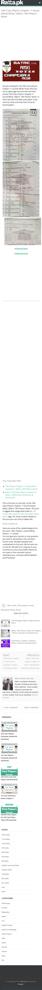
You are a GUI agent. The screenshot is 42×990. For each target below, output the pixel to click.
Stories (4, 951)
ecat (3, 887)
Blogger (21, 984)
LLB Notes (5, 874)
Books (4, 916)
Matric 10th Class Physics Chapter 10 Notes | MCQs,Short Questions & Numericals (20, 495)
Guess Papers (7, 934)
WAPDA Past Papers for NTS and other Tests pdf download (8, 817)
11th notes (6, 839)
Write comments (31, 707)
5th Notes (5, 848)
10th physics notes (16, 514)
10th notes (11, 605)
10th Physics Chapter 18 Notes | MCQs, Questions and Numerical (23, 642)
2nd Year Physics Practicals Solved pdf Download (9, 736)
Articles (4, 908)
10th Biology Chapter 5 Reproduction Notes (25, 621)
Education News (32, 514)
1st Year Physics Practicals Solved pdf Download (9, 758)
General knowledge (9, 929)
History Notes (7, 870)
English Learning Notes (10, 865)
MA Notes (5, 878)
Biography (5, 912)
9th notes (5, 857)
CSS (3, 921)
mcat (3, 892)
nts (3, 960)
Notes (5, 516)
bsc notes (5, 883)
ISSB (3, 938)
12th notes (6, 843)
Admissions (6, 903)
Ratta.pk (23, 981)
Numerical (22, 253)
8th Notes (5, 852)
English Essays (7, 925)
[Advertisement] (21, 41)
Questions (22, 248)
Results (4, 947)
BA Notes (5, 861)
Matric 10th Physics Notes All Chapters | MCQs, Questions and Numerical (26, 631)
